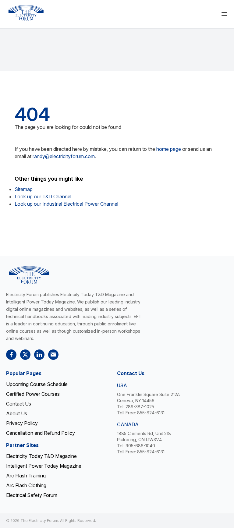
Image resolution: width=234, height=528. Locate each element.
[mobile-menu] (224, 14)
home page (168, 149)
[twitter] (25, 354)
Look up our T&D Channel (43, 196)
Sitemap (24, 189)
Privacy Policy (22, 423)
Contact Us (18, 404)
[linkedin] (39, 354)
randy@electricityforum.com (64, 156)
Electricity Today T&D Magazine (41, 456)
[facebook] (11, 354)
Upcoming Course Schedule (37, 384)
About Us (16, 413)
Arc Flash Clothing (26, 485)
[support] (53, 354)
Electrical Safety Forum (31, 495)
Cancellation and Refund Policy (40, 433)
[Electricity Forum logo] (26, 13)
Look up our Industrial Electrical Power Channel (66, 204)
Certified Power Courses (33, 394)
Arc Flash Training (26, 476)
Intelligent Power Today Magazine (43, 466)
